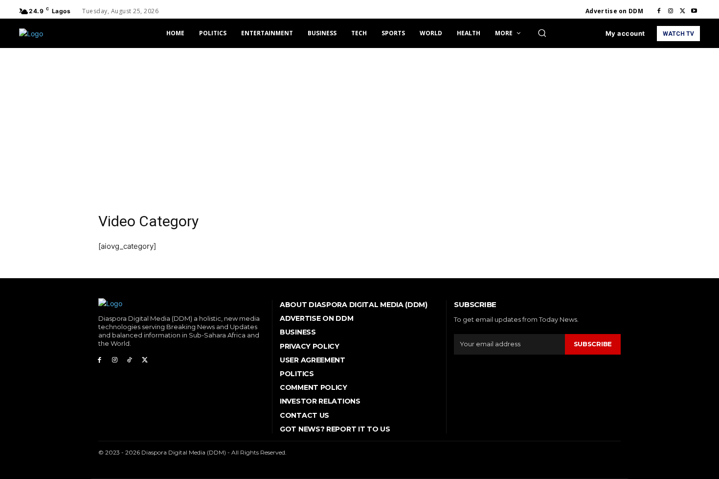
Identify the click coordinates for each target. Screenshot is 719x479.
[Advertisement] (359, 121)
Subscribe (593, 344)
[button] (542, 32)
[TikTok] (130, 360)
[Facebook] (659, 11)
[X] (682, 11)
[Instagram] (670, 11)
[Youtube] (694, 11)
